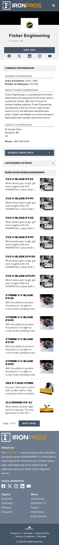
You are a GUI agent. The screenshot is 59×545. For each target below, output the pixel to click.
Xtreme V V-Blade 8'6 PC (19, 363)
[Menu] (53, 5)
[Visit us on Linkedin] (29, 56)
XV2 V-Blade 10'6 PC (20, 276)
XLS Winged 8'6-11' (19, 402)
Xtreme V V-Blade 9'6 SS (19, 297)
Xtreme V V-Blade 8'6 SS (19, 341)
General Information (18, 76)
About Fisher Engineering (21, 90)
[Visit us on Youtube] (49, 56)
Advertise (28, 533)
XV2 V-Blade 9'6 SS (19, 179)
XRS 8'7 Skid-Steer (19, 383)
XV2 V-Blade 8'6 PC (19, 237)
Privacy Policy (42, 533)
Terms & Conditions (25, 536)
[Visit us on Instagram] (39, 56)
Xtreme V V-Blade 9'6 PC (19, 319)
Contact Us (15, 533)
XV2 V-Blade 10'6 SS (20, 256)
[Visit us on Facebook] (9, 56)
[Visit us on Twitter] (19, 56)
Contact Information (18, 125)
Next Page (29, 423)
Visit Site (29, 50)
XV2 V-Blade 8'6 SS (19, 218)
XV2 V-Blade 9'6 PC (19, 198)
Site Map (41, 536)
